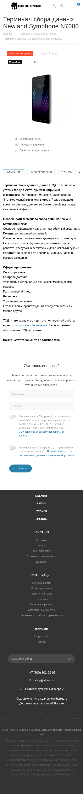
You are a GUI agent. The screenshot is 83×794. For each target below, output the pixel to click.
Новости (41, 545)
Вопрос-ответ (41, 636)
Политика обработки (41, 604)
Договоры (41, 561)
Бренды (42, 519)
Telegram (32, 718)
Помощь (41, 628)
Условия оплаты (41, 582)
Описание (13, 172)
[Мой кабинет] (69, 6)
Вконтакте (22, 718)
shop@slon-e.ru (44, 680)
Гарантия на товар (41, 593)
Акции (41, 503)
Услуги (41, 511)
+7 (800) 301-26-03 (42, 672)
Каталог (41, 495)
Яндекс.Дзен (51, 718)
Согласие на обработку (41, 609)
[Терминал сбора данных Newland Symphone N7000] (41, 99)
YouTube (41, 718)
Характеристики (41, 172)
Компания (41, 532)
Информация (41, 575)
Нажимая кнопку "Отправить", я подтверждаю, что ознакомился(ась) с (46, 451)
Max (61, 718)
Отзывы (67, 172)
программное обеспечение (29, 325)
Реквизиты (42, 599)
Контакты (41, 540)
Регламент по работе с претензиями (41, 615)
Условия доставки (41, 588)
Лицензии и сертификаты (41, 556)
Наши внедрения (41, 550)
